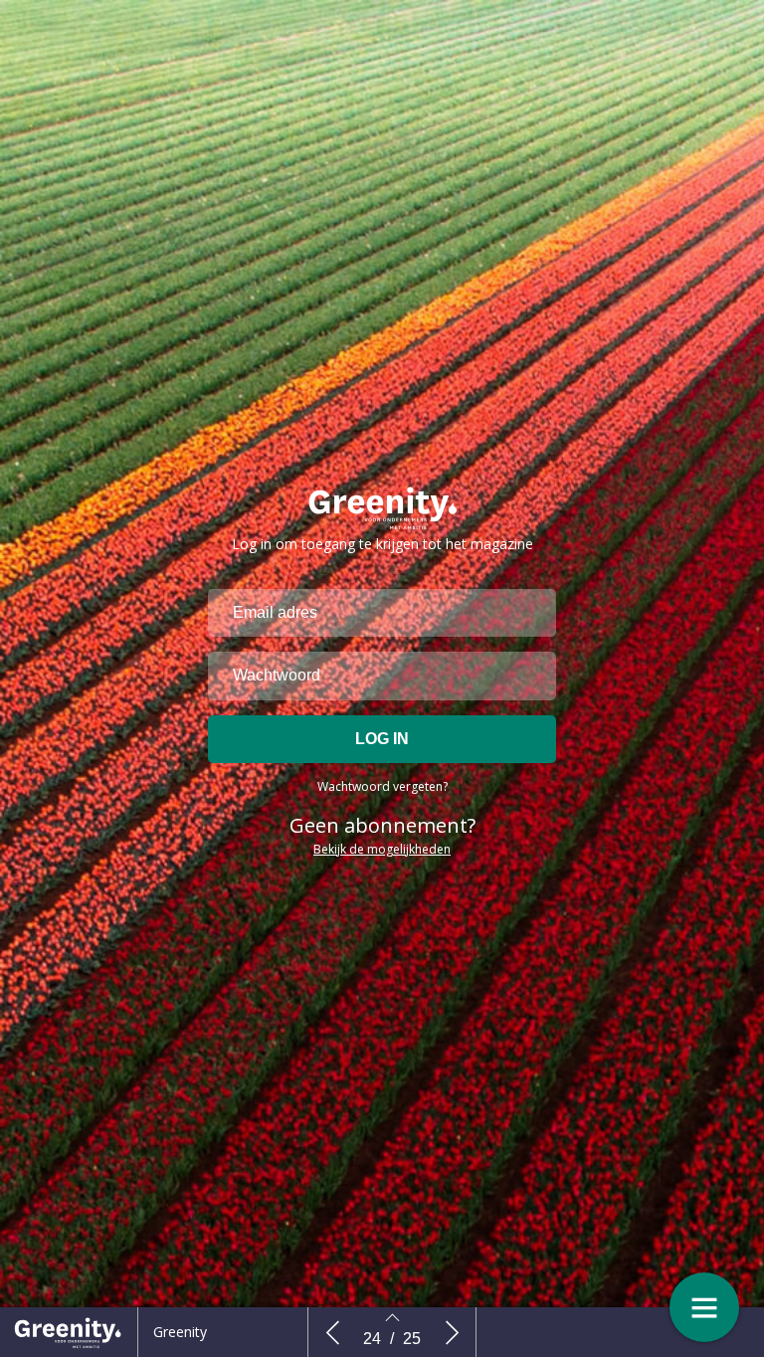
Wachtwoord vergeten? (382, 786)
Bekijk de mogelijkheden (382, 849)
